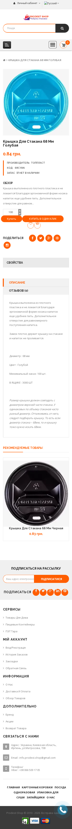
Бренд (10, 714)
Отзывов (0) (18, 290)
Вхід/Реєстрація (16, 647)
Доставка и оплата (18, 691)
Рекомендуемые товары (23, 447)
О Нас (9, 684)
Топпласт (38, 162)
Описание (17, 282)
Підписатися (51, 579)
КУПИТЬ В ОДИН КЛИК (43, 219)
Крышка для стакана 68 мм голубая (34, 60)
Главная (13, 787)
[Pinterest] (64, 592)
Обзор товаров (15, 698)
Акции (9, 721)
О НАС (51, 797)
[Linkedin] (57, 592)
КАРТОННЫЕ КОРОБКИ (37, 787)
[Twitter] (43, 592)
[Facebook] (36, 592)
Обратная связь (16, 668)
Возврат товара (16, 728)
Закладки (12, 661)
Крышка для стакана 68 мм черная (36, 528)
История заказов (17, 654)
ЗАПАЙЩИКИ (36, 797)
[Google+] (50, 592)
